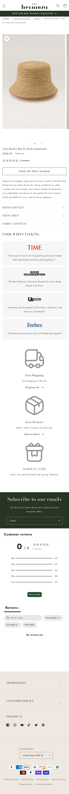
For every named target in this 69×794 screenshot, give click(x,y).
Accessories (21, 18)
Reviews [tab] (12, 607)
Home (5, 18)
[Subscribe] (58, 521)
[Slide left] (27, 143)
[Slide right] (41, 143)
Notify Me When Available (34, 171)
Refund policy (28, 779)
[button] (4, 5)
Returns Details (32, 434)
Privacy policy (43, 779)
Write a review (34, 594)
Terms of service (59, 779)
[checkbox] (29, 625)
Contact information (44, 784)
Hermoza (15, 779)
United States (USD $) (33, 755)
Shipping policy (26, 784)
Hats (37, 18)
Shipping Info (32, 387)
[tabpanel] (34, 642)
